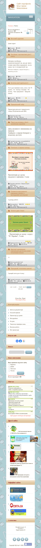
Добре (12, 366)
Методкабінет (14, 204)
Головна (10, 26)
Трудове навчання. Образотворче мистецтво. (19, 183)
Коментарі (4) (23, 101)
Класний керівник (15, 312)
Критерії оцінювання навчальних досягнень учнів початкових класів (21, 251)
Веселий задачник (17, 38)
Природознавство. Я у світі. (18, 243)
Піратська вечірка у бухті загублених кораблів (19, 123)
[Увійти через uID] (17, 341)
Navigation (14, 17)
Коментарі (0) (23, 51)
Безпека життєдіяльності (19, 83)
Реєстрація (19, 300)
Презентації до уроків (16, 315)
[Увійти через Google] (23, 341)
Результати (11, 375)
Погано (12, 370)
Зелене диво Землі (17, 211)
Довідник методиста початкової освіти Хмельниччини (19, 476)
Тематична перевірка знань (18, 324)
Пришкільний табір (17, 104)
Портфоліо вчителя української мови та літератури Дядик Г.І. (21, 464)
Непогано (13, 368)
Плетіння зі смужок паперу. (20, 147)
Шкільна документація (16, 262)
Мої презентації (14, 330)
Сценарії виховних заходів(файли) (20, 141)
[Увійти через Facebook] (20, 341)
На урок (12, 48)
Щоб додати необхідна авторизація (20, 415)
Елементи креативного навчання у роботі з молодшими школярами (19, 193)
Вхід (24, 300)
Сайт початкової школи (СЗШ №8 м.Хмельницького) (21, 432)
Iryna (15, 49)
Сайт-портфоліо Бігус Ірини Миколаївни (24, 6)
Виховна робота (14, 327)
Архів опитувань (20, 375)
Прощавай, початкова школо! (21, 268)
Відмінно (13, 364)
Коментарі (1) (14, 245)
